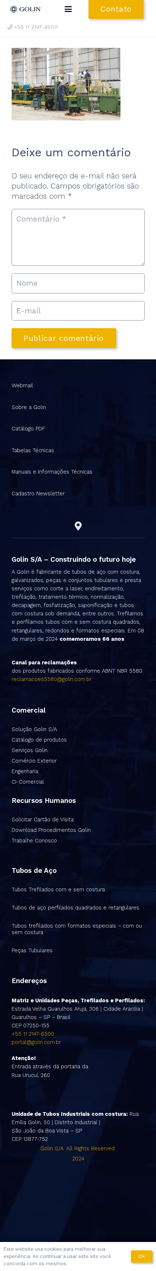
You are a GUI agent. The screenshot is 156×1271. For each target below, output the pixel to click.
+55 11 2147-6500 (33, 1034)
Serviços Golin (30, 750)
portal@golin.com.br (36, 1042)
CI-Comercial (28, 782)
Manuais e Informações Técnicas (52, 472)
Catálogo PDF (28, 428)
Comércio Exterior (34, 761)
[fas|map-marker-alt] (78, 526)
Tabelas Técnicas (33, 450)
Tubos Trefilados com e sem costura (58, 889)
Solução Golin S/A (34, 729)
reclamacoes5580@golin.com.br (51, 679)
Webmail (22, 385)
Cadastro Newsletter (38, 493)
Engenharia (25, 771)
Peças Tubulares (32, 950)
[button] (68, 9)
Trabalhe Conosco (34, 840)
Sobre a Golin (29, 407)
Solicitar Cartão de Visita (43, 819)
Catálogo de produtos (39, 739)
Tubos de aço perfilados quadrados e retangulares (75, 907)
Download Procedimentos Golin (51, 830)
